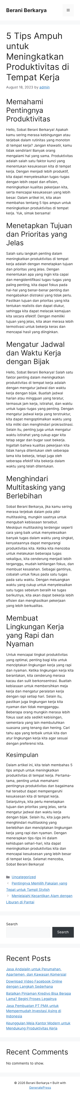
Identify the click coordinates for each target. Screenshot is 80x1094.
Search (12, 924)
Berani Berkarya (26, 10)
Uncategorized (24, 877)
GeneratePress (40, 1087)
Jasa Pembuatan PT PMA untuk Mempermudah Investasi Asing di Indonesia (33, 1011)
